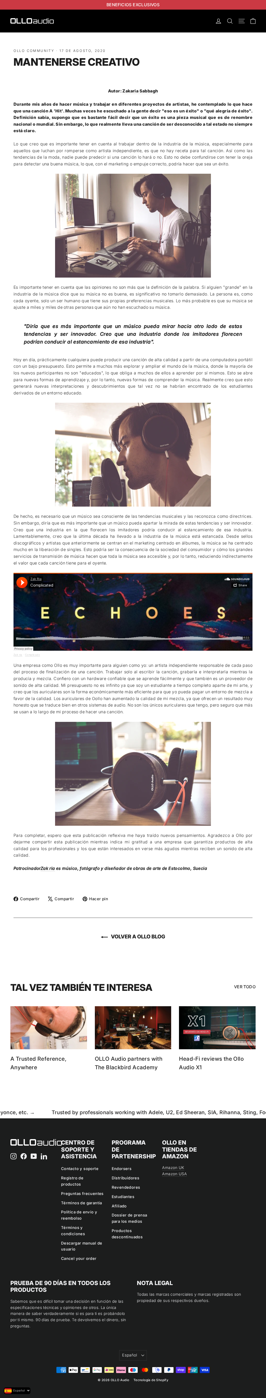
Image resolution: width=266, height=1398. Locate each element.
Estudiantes (123, 1196)
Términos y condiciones (73, 1230)
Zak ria (18, 654)
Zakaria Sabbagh (140, 90)
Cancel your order (79, 1258)
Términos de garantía (81, 1203)
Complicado (32, 654)
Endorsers (122, 1168)
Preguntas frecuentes (82, 1193)
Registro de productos (72, 1181)
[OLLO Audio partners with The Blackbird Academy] (133, 1027)
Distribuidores (125, 1178)
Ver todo (245, 986)
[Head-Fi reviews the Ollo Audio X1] (217, 1027)
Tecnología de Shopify (151, 1380)
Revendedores (126, 1187)
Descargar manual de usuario (81, 1246)
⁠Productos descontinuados (127, 1233)
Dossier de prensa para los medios (129, 1218)
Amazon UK (173, 1167)
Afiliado (119, 1206)
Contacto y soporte (79, 1168)
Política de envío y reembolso (79, 1215)
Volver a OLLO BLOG (137, 936)
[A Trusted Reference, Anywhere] (48, 1027)
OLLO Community (34, 51)
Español (129, 1355)
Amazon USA (174, 1174)
